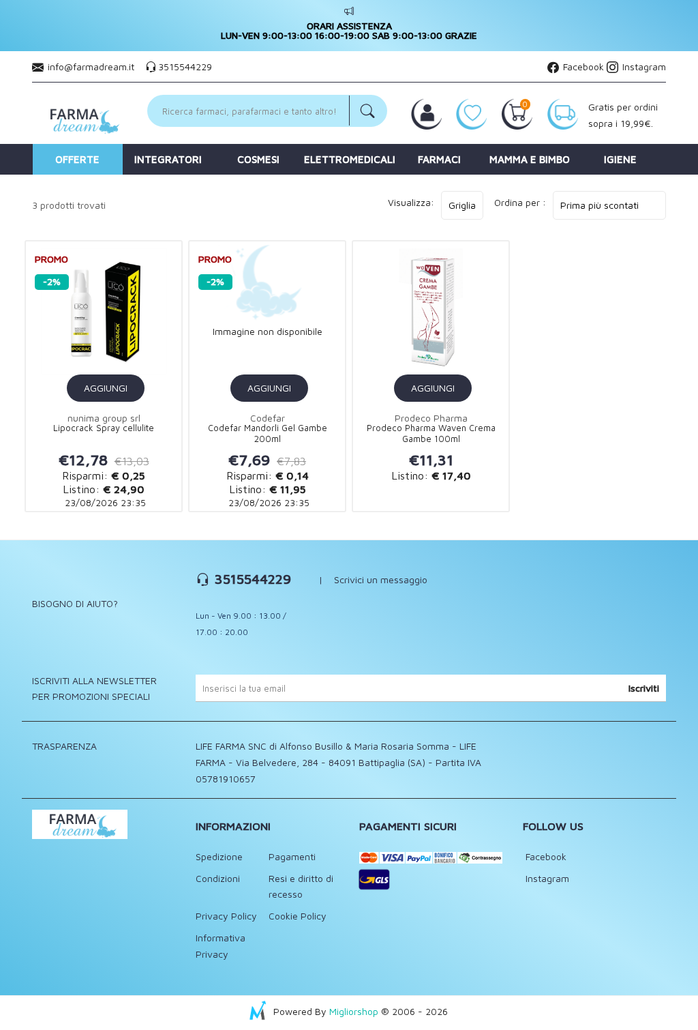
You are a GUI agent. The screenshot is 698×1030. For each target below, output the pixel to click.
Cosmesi (258, 159)
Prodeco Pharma (431, 418)
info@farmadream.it (91, 66)
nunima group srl (103, 418)
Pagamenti (292, 856)
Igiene (620, 159)
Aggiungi (105, 388)
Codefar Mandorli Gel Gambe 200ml (267, 433)
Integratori (168, 159)
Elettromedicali (349, 159)
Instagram (643, 66)
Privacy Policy (226, 916)
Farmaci (439, 159)
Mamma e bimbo (529, 159)
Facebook (582, 66)
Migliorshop (353, 1011)
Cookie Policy (298, 916)
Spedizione (219, 856)
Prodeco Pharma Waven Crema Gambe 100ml (431, 433)
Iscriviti (643, 688)
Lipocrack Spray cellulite (103, 428)
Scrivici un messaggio (380, 579)
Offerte (77, 159)
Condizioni (218, 878)
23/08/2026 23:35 (104, 502)
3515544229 (185, 66)
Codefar (267, 418)
